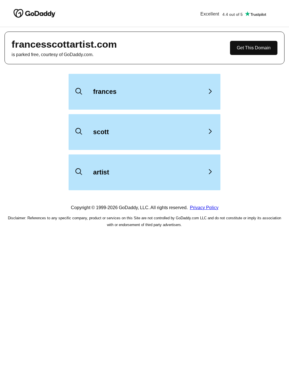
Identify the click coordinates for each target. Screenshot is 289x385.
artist (101, 172)
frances (105, 91)
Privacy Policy (204, 207)
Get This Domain (254, 47)
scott (101, 132)
